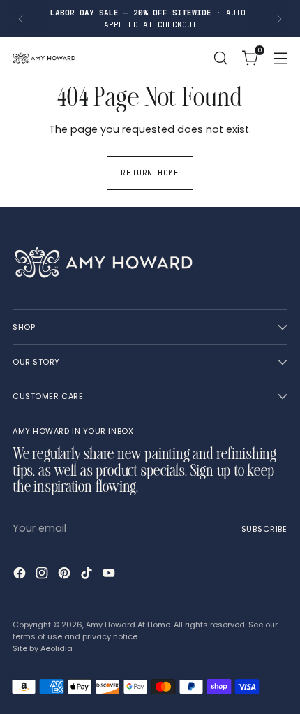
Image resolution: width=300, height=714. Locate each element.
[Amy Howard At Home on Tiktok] (88, 575)
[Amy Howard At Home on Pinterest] (65, 575)
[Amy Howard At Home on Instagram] (43, 575)
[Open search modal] (220, 58)
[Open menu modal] (280, 58)
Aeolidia (56, 648)
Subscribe (264, 528)
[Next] (279, 18)
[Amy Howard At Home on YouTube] (110, 575)
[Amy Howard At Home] (44, 58)
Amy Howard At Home (128, 624)
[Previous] (21, 18)
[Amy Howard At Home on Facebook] (21, 575)
